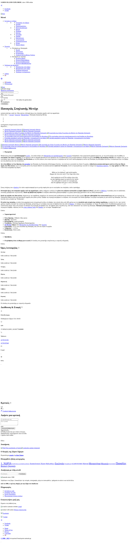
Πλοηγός (7, 46)
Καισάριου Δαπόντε (102, 166)
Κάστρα (85, 464)
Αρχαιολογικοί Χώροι (38, 464)
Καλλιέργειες (20, 38)
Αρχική (11, 115)
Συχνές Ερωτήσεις (10, 494)
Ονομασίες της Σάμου (22, 23)
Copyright (8, 533)
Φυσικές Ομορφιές (8, 466)
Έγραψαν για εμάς (10, 492)
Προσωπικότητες (21, 26)
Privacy (7, 532)
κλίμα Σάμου (19, 455)
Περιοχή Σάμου (20, 58)
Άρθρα (7, 73)
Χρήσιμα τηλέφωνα (22, 70)
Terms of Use (9, 530)
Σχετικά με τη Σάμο (10, 21)
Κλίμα (18, 43)
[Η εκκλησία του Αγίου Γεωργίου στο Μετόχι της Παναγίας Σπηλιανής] (60, 144)
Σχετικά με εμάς (9, 491)
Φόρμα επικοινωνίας (20, 510)
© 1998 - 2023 (5, 538)
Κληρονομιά (19, 53)
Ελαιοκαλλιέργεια (21, 41)
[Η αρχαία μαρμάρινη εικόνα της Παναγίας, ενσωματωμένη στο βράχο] (68, 146)
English (8, 82)
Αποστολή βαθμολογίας (8, 428)
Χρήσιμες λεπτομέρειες (23, 72)
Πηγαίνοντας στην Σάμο (23, 67)
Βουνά (18, 29)
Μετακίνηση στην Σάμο (23, 68)
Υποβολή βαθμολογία (9, 148)
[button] (1, 79)
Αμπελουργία (20, 40)
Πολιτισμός (19, 51)
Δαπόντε (16, 187)
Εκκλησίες (60, 463)
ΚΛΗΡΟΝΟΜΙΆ (77, 464)
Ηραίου (40, 207)
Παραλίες (121, 463)
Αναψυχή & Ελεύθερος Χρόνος (25, 55)
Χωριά (18, 50)
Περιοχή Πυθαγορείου (22, 62)
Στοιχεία (17, 115)
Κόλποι (18, 33)
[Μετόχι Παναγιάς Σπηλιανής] (29, 144)
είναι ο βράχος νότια (30, 207)
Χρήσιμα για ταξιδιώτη (11, 65)
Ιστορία (18, 24)
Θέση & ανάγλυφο (21, 28)
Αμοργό (68, 156)
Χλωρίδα (18, 34)
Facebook (6, 513)
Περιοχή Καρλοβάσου (22, 60)
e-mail (20, 506)
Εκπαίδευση (68, 464)
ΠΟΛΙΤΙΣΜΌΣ (112, 463)
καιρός (11, 455)
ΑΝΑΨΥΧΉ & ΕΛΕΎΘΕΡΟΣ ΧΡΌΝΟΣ (20, 463)
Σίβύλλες (104, 190)
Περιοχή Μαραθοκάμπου (23, 63)
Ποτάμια (18, 31)
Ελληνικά (9, 84)
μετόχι (28, 156)
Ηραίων (71, 204)
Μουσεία (105, 463)
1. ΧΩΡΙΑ (6, 463)
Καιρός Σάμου (20, 45)
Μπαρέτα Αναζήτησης (7, 90)
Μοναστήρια (25, 115)
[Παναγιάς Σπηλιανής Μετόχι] (10, 144)
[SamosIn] (3, 14)
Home (6, 528)
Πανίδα (18, 36)
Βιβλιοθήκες (50, 464)
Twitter (5, 517)
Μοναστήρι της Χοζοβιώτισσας (53, 156)
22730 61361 (5, 340)
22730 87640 (5, 343)
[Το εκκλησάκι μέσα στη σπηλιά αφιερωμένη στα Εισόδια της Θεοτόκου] (23, 146)
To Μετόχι (8, 225)
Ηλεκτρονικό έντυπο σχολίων (13, 496)
